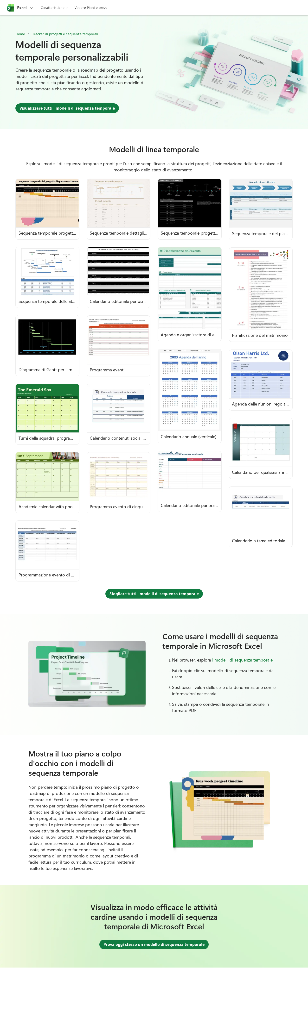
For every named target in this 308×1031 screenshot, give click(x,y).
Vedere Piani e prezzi (92, 7)
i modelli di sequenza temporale (242, 660)
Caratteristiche (52, 7)
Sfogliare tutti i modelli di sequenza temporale (154, 593)
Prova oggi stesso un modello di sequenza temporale (154, 944)
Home (20, 34)
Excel (22, 7)
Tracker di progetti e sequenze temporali (65, 34)
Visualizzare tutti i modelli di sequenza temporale (67, 108)
